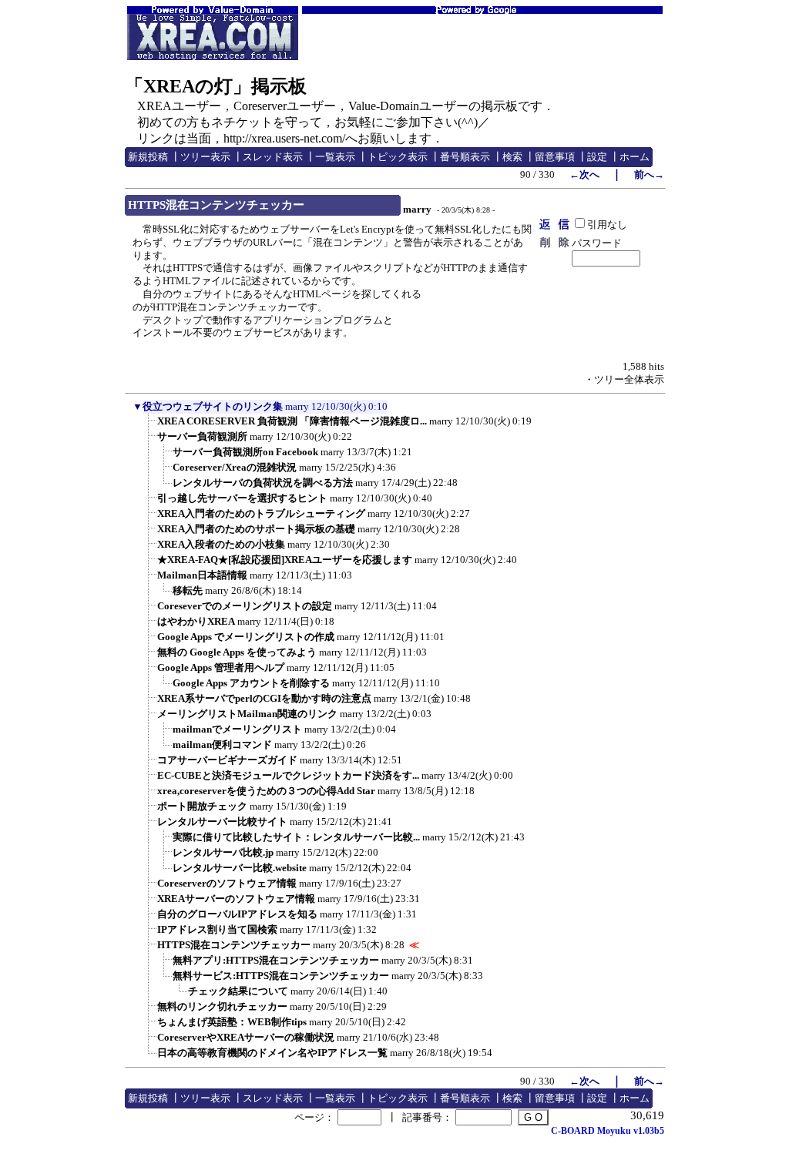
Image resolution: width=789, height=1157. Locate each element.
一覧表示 (335, 157)
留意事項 (555, 157)
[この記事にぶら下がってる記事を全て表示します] (149, 426)
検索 (512, 157)
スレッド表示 (273, 157)
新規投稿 (148, 157)
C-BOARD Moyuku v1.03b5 (607, 1130)
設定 (597, 157)
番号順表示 (465, 157)
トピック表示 (398, 157)
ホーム (634, 157)
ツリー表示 (205, 157)
